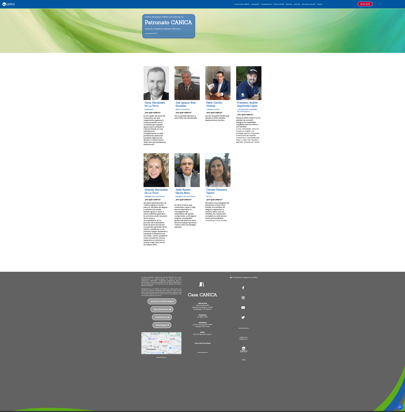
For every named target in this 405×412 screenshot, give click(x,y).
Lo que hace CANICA (241, 4)
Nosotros (289, 4)
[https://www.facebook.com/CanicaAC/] (243, 287)
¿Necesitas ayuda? (308, 4)
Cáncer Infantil (278, 4)
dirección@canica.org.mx (202, 334)
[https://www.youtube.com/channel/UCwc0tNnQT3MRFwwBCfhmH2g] (243, 307)
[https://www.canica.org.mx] (8, 4)
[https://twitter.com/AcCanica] (243, 317)
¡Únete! (319, 4)
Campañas (255, 4)
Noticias (297, 4)
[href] (161, 343)
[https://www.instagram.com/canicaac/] (244, 297)
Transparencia (266, 4)
